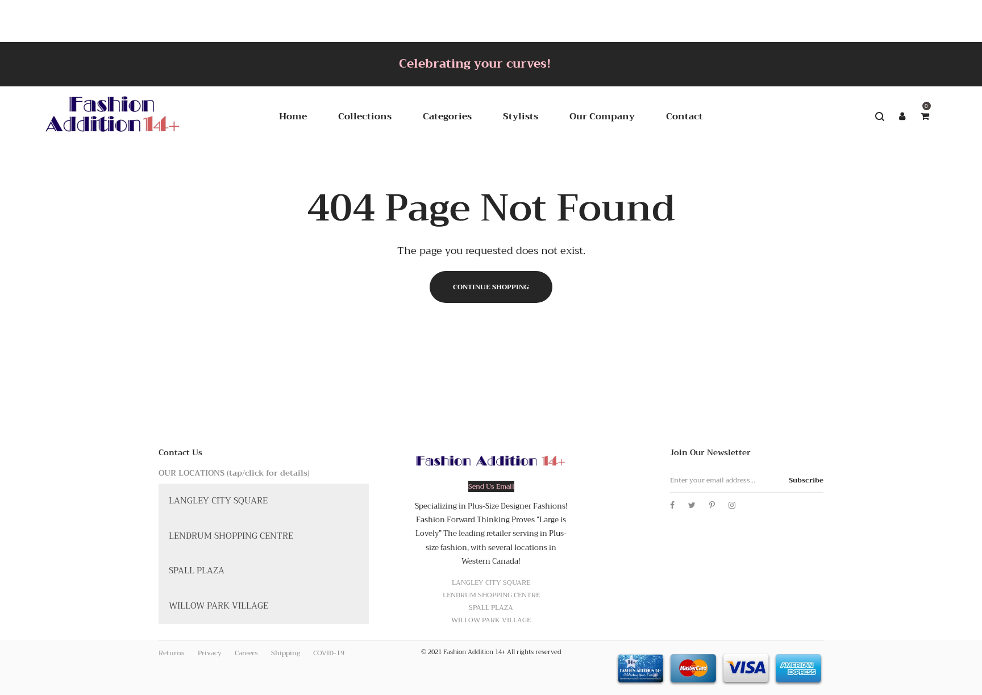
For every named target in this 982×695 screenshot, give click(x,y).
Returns (172, 653)
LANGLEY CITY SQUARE (218, 500)
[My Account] (902, 116)
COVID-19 (328, 653)
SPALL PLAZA (196, 570)
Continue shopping (491, 287)
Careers (246, 653)
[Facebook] (672, 505)
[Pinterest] (712, 505)
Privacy (210, 653)
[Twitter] (692, 505)
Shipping (285, 653)
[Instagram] (732, 505)
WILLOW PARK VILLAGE (218, 605)
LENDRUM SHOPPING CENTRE (231, 535)
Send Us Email (491, 486)
